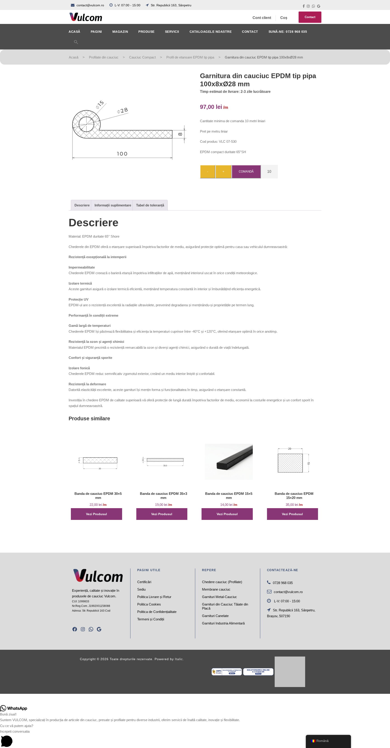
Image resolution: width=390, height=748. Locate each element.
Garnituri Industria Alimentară (223, 623)
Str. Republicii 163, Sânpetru (170, 5)
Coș (283, 18)
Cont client (262, 18)
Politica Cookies (149, 604)
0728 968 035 (283, 583)
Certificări (144, 582)
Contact (310, 17)
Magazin (120, 31)
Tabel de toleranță (150, 205)
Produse (146, 31)
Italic (179, 659)
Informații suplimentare (113, 205)
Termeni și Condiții (150, 619)
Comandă (246, 171)
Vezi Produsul (96, 514)
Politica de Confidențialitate (156, 612)
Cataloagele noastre (211, 31)
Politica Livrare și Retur (154, 597)
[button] (76, 44)
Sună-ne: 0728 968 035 (288, 31)
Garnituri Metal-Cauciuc (219, 597)
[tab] (82, 205)
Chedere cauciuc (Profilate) (222, 582)
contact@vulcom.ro (90, 5)
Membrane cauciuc (216, 589)
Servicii (172, 31)
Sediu (141, 589)
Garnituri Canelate (215, 616)
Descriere (82, 205)
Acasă (74, 31)
